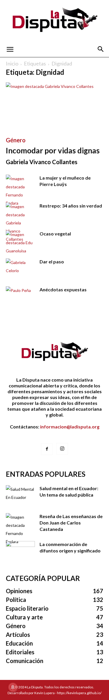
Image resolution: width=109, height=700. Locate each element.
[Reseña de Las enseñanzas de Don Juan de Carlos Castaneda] (20, 529)
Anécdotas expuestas (63, 289)
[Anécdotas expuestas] (20, 296)
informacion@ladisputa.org (69, 426)
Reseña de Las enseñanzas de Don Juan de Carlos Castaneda (71, 522)
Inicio (12, 63)
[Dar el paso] (20, 268)
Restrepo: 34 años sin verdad (71, 205)
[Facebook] (47, 449)
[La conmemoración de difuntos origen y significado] (20, 551)
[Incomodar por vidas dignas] (54, 106)
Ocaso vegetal (55, 233)
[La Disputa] (54, 21)
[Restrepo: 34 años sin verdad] (20, 223)
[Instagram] (62, 449)
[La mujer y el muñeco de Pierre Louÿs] (20, 191)
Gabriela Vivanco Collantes (41, 161)
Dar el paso (52, 261)
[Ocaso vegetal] (20, 243)
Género (16, 140)
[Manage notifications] (12, 687)
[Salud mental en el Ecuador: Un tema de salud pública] (20, 495)
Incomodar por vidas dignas (53, 150)
